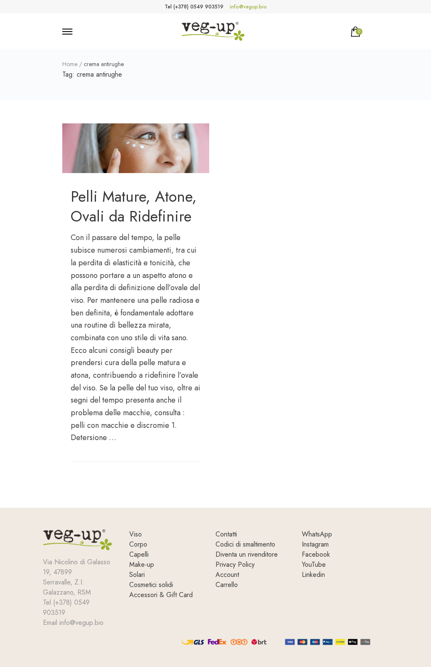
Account (227, 574)
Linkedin (313, 574)
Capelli (139, 554)
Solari (137, 574)
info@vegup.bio (248, 7)
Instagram (315, 544)
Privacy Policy (235, 564)
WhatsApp (317, 534)
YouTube (314, 564)
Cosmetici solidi (151, 585)
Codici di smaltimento (245, 544)
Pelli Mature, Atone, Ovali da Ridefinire (134, 206)
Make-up (141, 564)
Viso (135, 534)
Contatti (226, 534)
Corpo (138, 544)
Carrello (227, 585)
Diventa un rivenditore (247, 554)
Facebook (316, 554)
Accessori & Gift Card (161, 595)
